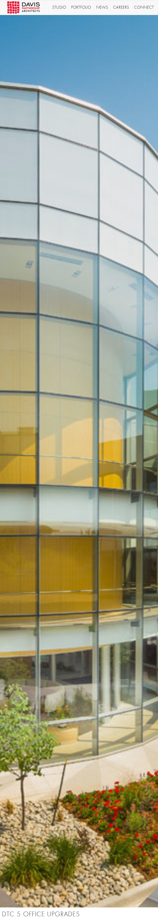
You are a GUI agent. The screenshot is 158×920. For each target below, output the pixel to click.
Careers (121, 7)
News (102, 7)
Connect (144, 7)
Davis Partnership (23, 7)
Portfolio (81, 7)
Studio (59, 7)
